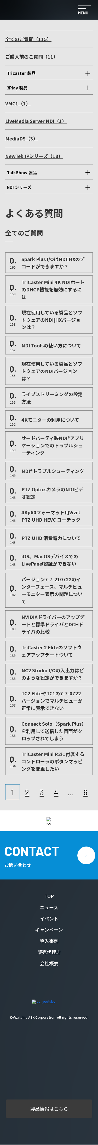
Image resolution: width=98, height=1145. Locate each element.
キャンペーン (49, 929)
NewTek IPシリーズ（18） (34, 156)
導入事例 (49, 940)
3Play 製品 (17, 87)
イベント (49, 918)
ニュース (49, 907)
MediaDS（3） (21, 138)
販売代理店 (49, 952)
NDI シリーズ (19, 187)
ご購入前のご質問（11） (31, 56)
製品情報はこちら (49, 1108)
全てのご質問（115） (28, 39)
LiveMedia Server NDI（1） (36, 120)
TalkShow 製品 (22, 172)
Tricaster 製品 (21, 73)
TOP (49, 896)
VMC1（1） (18, 103)
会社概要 (49, 963)
